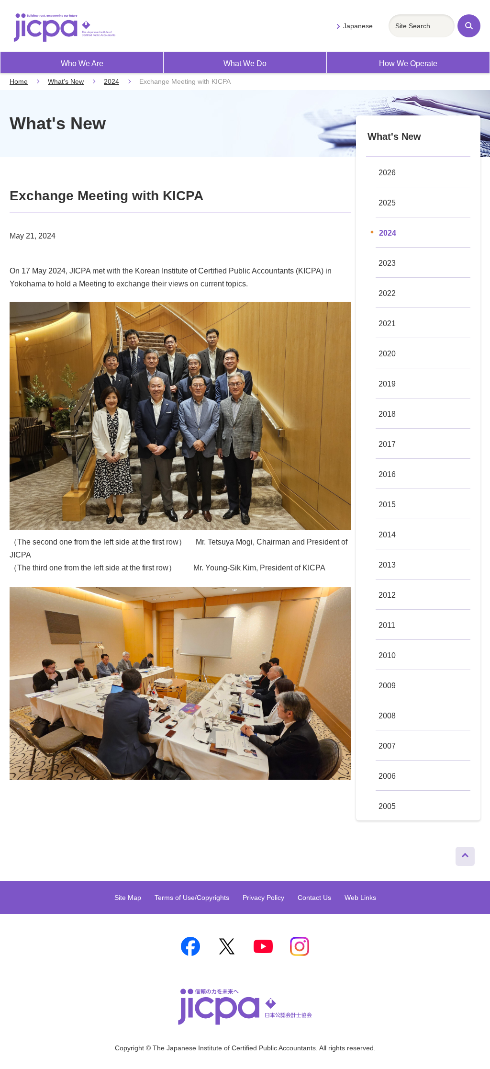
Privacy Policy (263, 897)
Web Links (360, 897)
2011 (387, 625)
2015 (387, 504)
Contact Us (314, 897)
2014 (387, 535)
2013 (387, 565)
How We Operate (408, 63)
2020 (387, 354)
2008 (387, 716)
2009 (387, 686)
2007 (387, 746)
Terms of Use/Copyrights (192, 897)
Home (19, 81)
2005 (387, 806)
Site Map (127, 897)
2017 (387, 444)
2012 (387, 595)
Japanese (358, 26)
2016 (387, 474)
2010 (387, 655)
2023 (387, 263)
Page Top (462, 854)
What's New (66, 81)
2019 (387, 384)
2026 (387, 173)
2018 (387, 414)
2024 (111, 81)
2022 (387, 293)
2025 (387, 203)
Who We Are (82, 63)
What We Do (245, 63)
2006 (387, 776)
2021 (387, 323)
